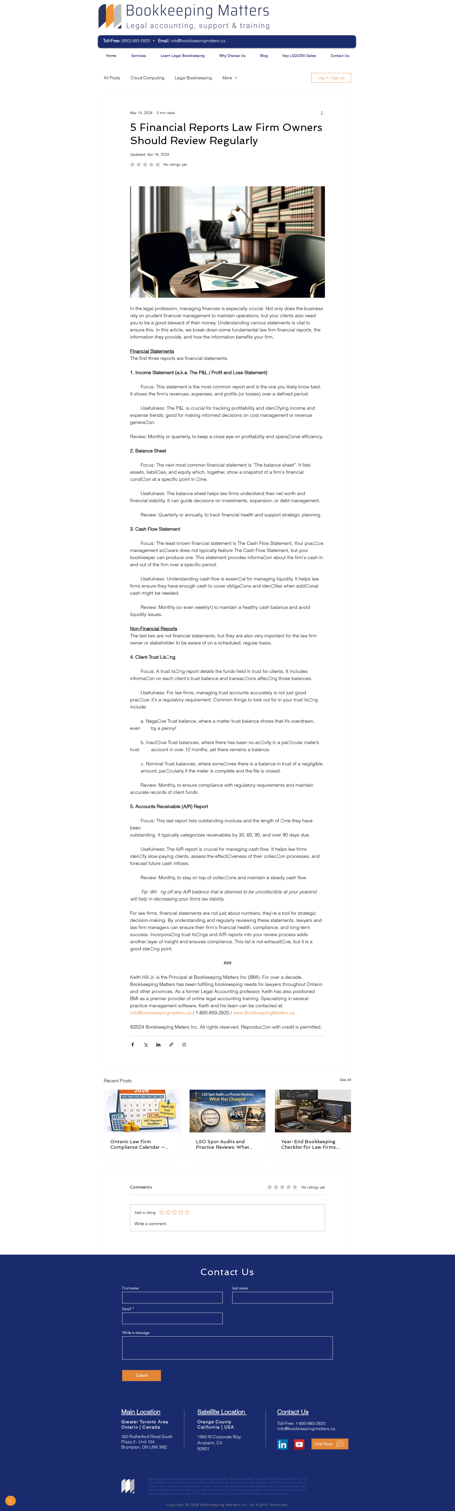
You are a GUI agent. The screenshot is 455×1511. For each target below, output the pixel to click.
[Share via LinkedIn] (158, 1044)
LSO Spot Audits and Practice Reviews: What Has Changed (222, 1144)
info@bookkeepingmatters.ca (198, 40)
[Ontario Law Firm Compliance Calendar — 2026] (142, 1111)
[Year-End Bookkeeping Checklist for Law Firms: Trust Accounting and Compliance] (313, 1111)
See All (345, 1079)
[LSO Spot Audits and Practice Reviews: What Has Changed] (228, 1111)
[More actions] (322, 113)
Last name (240, 1288)
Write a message (135, 1332)
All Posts (112, 77)
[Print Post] (184, 1044)
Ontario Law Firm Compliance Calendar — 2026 (137, 1144)
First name (130, 1288)
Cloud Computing (147, 77)
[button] (329, 1444)
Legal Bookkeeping (193, 77)
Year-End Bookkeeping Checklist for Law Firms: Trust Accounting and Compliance (309, 1144)
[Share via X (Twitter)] (145, 1044)
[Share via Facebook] (132, 1044)
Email (126, 1309)
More (227, 77)
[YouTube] (299, 1444)
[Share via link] (171, 1044)
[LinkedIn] (282, 1444)
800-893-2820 (312, 1423)
